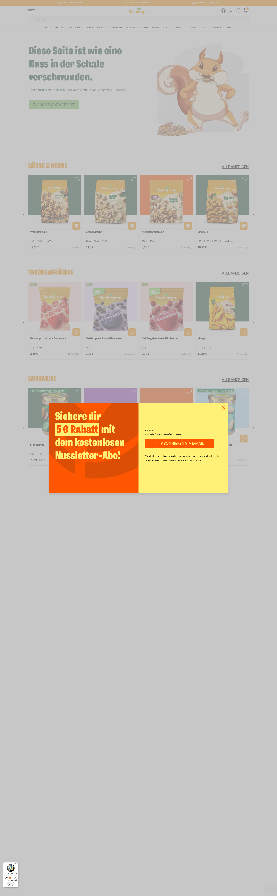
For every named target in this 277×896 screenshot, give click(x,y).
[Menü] (16, 864)
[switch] (11, 884)
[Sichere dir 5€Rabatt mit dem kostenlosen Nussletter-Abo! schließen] (223, 407)
